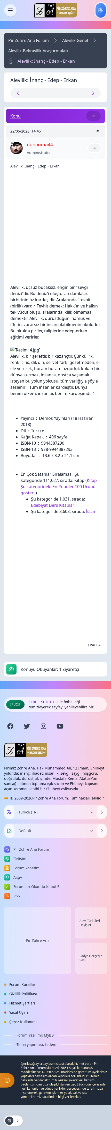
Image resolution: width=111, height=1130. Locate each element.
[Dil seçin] (9, 812)
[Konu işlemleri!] (13, 1121)
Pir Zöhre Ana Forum (28, 40)
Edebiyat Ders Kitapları (53, 505)
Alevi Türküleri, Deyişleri (90, 923)
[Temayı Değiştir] (102, 831)
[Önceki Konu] (33, 93)
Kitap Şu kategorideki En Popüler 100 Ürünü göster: (59, 487)
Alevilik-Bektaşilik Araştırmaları (38, 51)
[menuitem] (100, 10)
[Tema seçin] (9, 831)
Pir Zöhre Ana (38, 940)
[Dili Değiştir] (102, 812)
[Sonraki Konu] (78, 93)
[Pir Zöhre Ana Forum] (55, 10)
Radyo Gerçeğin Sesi (91, 958)
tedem (50, 1044)
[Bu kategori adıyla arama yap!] (93, 116)
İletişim (89, 1080)
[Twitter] (27, 726)
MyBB (49, 1035)
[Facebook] (10, 726)
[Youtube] (60, 726)
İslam (91, 511)
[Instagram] (43, 726)
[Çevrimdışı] (12, 143)
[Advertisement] (55, 228)
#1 (99, 131)
